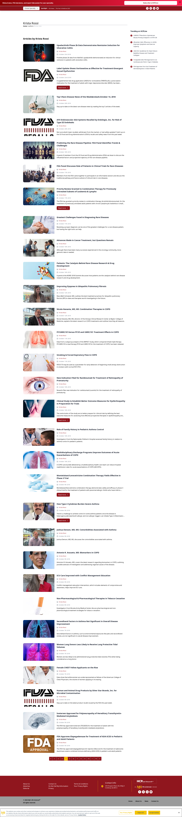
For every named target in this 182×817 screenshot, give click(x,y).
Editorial (26, 788)
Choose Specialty (30, 8)
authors (30, 26)
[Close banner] (180, 2)
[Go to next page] (99, 759)
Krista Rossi (62, 51)
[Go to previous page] (51, 759)
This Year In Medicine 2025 (63, 8)
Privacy (51, 788)
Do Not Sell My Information (58, 786)
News (146, 801)
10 (88, 759)
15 (96, 759)
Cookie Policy (82, 815)
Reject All (141, 812)
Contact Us (52, 784)
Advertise (26, 786)
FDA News (51, 8)
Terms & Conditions (81, 784)
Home (25, 26)
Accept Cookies (154, 812)
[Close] (179, 812)
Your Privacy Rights (81, 786)
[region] (91, 813)
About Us (26, 784)
